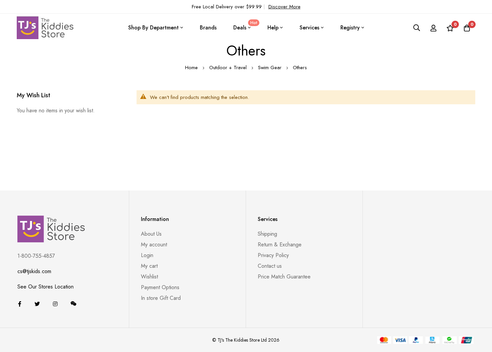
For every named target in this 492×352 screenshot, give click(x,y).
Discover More (284, 6)
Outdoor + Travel (228, 67)
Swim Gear (270, 67)
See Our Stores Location (45, 286)
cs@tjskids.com (34, 271)
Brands (208, 27)
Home (192, 67)
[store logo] (45, 27)
